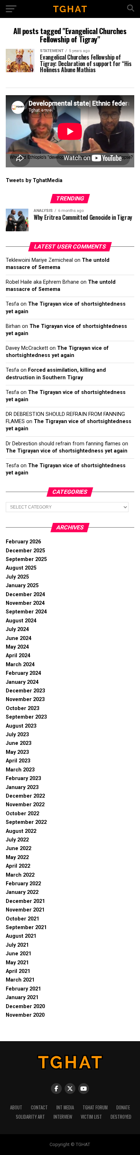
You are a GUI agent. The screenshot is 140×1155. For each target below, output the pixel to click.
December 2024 (25, 595)
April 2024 (18, 656)
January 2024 (22, 682)
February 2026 (23, 542)
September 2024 (26, 612)
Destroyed (121, 1116)
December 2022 (25, 796)
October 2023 (22, 708)
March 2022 (20, 875)
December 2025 (25, 551)
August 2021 (21, 936)
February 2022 (23, 884)
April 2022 (18, 866)
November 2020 (25, 1015)
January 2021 (22, 997)
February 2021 (23, 989)
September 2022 (26, 822)
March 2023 (20, 770)
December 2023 (25, 691)
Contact (39, 1107)
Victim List (91, 1116)
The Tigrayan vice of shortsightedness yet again (66, 451)
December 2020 (25, 1006)
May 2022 (17, 857)
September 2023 (26, 717)
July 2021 (17, 945)
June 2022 (18, 848)
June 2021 (18, 954)
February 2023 (23, 778)
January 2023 (22, 787)
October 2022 (22, 814)
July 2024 (17, 629)
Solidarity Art (30, 1116)
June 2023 (18, 743)
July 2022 (17, 840)
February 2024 (23, 673)
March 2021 (20, 980)
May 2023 (17, 752)
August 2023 (21, 726)
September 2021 (26, 927)
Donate (123, 1107)
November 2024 (25, 603)
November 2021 (25, 910)
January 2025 (22, 586)
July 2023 (17, 735)
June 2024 (18, 638)
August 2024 (21, 621)
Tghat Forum (95, 1107)
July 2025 (17, 577)
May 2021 (17, 963)
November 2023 (25, 699)
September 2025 (26, 559)
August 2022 (21, 831)
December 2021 (25, 901)
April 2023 (18, 761)
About (16, 1107)
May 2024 (17, 647)
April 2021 (18, 971)
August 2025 (21, 568)
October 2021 (22, 919)
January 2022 (22, 892)
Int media (65, 1107)
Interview (62, 1116)
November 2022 (25, 805)
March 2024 (20, 665)
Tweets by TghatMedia (34, 180)
